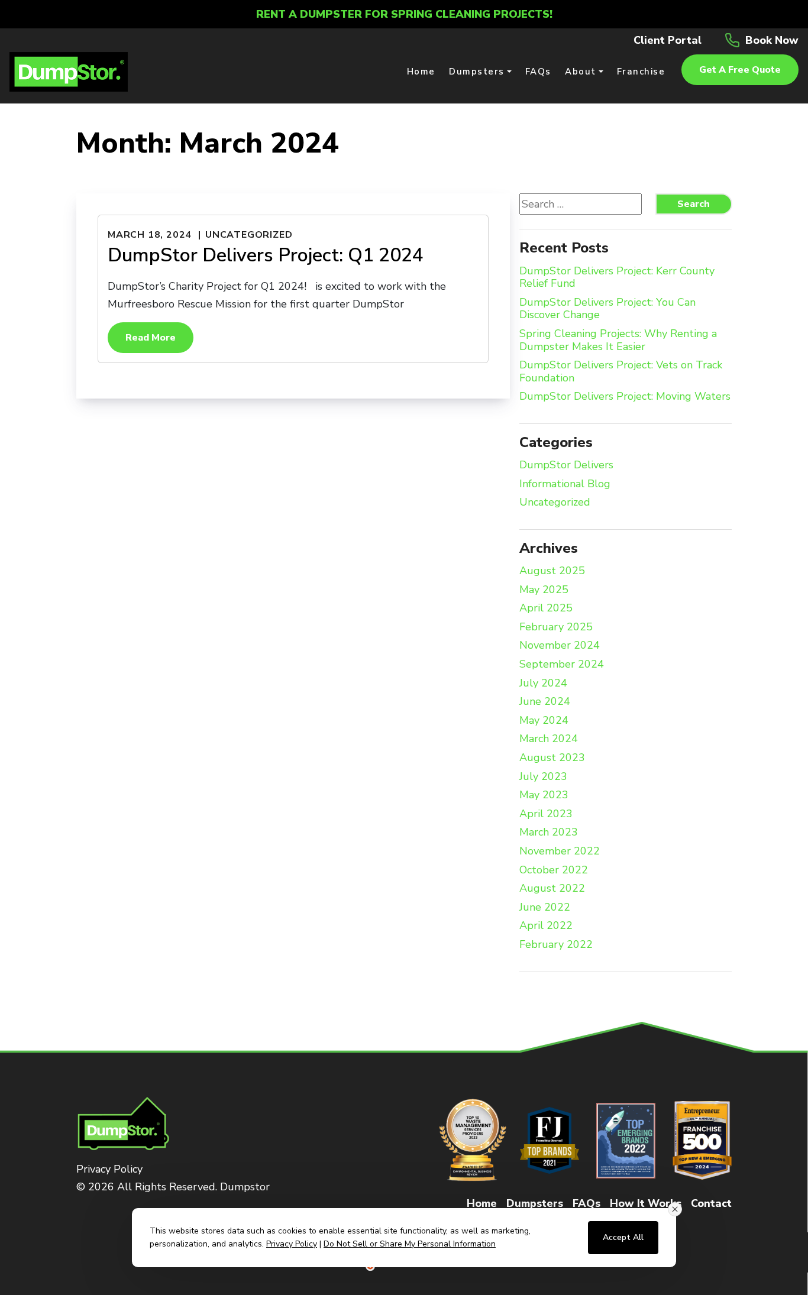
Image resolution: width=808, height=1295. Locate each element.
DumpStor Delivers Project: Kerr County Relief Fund (617, 277)
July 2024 (543, 683)
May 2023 (543, 795)
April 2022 (546, 926)
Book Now (772, 40)
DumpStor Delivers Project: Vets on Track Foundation (620, 371)
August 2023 (552, 758)
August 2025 (552, 571)
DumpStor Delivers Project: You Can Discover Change (607, 309)
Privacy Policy (109, 1169)
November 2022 (559, 851)
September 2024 (561, 664)
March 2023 (548, 832)
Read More (150, 337)
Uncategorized (248, 234)
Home (482, 1203)
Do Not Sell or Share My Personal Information (410, 1243)
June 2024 (544, 701)
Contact (711, 1203)
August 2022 (552, 888)
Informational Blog (564, 484)
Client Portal (668, 40)
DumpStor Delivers (566, 465)
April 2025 (546, 608)
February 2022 (556, 944)
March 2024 (548, 739)
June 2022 (544, 907)
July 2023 (543, 777)
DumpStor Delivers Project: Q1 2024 (266, 255)
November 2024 (559, 645)
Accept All (623, 1237)
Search (693, 204)
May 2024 (543, 720)
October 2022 (553, 870)
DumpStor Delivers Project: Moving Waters (625, 396)
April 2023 (546, 814)
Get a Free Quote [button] (740, 69)
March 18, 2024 (150, 234)
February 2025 (556, 627)
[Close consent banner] (675, 1209)
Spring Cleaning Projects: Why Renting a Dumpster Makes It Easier (618, 340)
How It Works (645, 1203)
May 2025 (543, 590)
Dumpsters (534, 1203)
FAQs (586, 1203)
